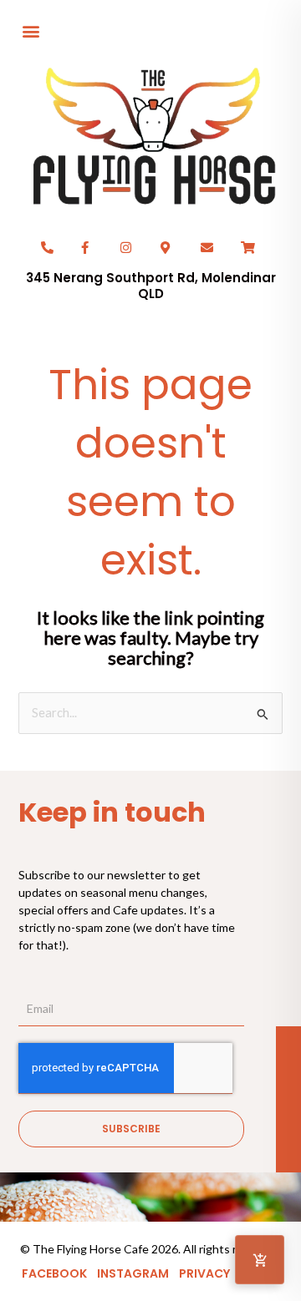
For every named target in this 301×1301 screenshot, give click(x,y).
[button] (30, 30)
